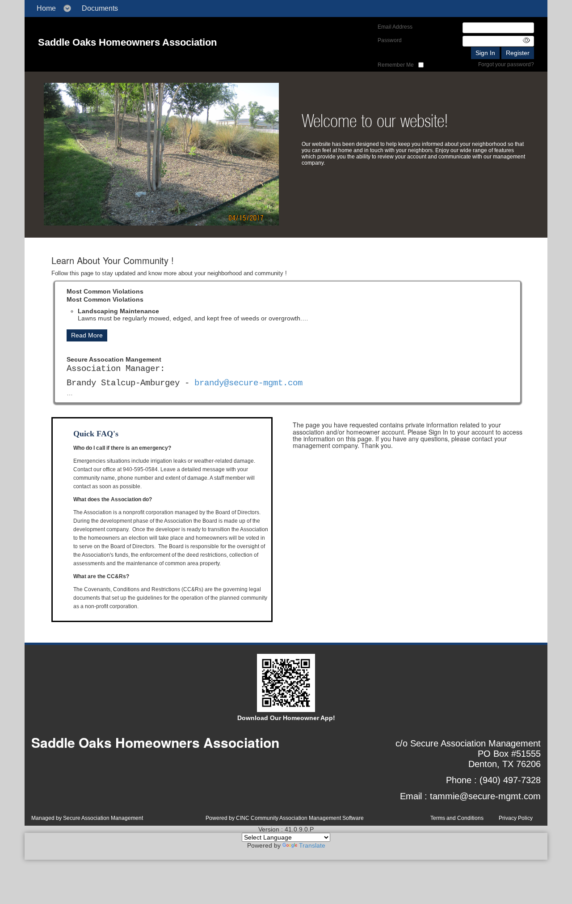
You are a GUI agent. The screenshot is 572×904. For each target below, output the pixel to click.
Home (46, 8)
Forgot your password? (506, 64)
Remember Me (396, 65)
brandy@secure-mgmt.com (248, 333)
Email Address (395, 27)
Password (390, 40)
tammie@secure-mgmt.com (485, 796)
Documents (100, 8)
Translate (312, 845)
